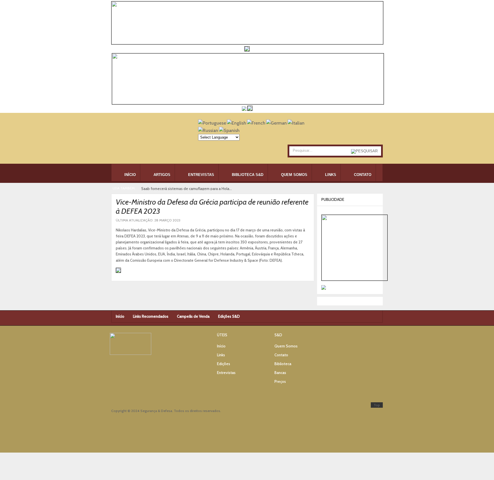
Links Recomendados (150, 316)
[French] (256, 123)
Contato (281, 355)
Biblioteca (282, 363)
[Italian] (296, 123)
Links (221, 355)
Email (306, 219)
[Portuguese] (212, 123)
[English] (236, 123)
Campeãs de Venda (193, 316)
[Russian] (208, 130)
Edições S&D (229, 316)
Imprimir (300, 219)
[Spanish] (229, 130)
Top (377, 405)
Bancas (280, 372)
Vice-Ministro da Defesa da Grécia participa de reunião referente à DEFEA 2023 (212, 206)
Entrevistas (226, 372)
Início (120, 316)
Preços (280, 381)
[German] (276, 123)
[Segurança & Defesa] (145, 137)
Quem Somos (286, 346)
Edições (223, 363)
